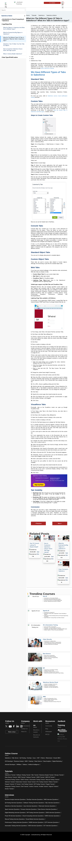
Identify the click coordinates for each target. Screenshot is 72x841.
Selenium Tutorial (10, 782)
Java (34, 758)
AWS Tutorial (21, 777)
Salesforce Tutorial (10, 775)
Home (28, 15)
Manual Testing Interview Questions (15, 819)
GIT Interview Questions (50, 825)
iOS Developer (9, 761)
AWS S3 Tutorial (49, 777)
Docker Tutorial (9, 788)
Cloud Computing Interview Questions (33, 815)
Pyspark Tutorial (9, 784)
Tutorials (34, 15)
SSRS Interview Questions (52, 815)
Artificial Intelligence (33, 764)
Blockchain (49, 758)
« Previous (38, 523)
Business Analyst (19, 761)
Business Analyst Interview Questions (15, 799)
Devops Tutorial (59, 775)
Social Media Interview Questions (35, 819)
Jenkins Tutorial (33, 786)
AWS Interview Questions (51, 799)
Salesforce (41, 15)
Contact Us (24, 728)
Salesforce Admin (6, 15)
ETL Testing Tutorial (42, 782)
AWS (26, 761)
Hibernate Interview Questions (47, 806)
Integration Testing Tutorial (12, 786)
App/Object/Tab (6, 24)
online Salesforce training (47, 68)
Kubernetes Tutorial (21, 782)
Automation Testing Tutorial (37, 779)
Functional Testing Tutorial (12, 779)
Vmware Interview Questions (29, 809)
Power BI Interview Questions (13, 815)
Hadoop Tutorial (30, 777)
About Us (24, 731)
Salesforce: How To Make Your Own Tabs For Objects (13, 44)
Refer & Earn (12, 732)
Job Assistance (25, 726)
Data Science (38, 761)
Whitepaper (48, 731)
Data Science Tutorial (11, 777)
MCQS (47, 734)
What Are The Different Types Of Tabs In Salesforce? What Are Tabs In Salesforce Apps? (13, 39)
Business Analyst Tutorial (46, 775)
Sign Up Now (39, 484)
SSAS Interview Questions (53, 812)
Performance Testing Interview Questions (16, 822)
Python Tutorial (53, 782)
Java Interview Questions (30, 806)
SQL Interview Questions (52, 802)
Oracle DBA (56, 758)
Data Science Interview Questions (47, 809)
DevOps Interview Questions (35, 799)
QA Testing (23, 758)
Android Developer (10, 764)
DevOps (29, 758)
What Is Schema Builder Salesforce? (12, 54)
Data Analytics (47, 761)
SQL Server (15, 758)
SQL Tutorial (34, 775)
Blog (46, 728)
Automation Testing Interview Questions (16, 825)
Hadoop (31, 761)
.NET (38, 758)
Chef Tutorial (24, 786)
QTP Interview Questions (52, 822)
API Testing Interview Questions (35, 812)
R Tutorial (17, 784)
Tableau (25, 764)
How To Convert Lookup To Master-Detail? (34, 545)
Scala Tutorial (31, 782)
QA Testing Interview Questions (13, 802)
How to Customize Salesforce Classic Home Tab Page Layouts (12, 49)
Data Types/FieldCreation (9, 57)
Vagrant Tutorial (53, 786)
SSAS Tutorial (24, 779)
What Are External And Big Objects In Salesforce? (12, 33)
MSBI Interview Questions (36, 822)
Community (48, 726)
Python (43, 758)
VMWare (19, 764)
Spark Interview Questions (12, 809)
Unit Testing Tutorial (27, 784)
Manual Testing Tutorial (52, 779)
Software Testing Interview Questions (34, 802)
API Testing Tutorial (39, 784)
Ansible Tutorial (43, 786)
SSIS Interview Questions (35, 825)
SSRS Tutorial (40, 777)
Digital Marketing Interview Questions (15, 812)
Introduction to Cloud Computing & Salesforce (12, 19)
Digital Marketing (57, 761)
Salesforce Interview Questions (13, 806)
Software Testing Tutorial (23, 775)
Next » (60, 523)
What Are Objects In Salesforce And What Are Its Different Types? (14, 28)
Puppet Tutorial (50, 784)
